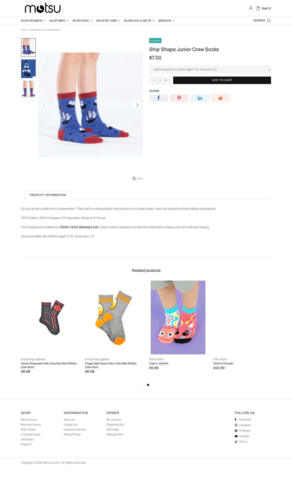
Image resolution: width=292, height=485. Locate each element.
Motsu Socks (42, 8)
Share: (154, 91)
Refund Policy (72, 434)
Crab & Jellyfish (158, 363)
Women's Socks (31, 424)
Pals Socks (156, 359)
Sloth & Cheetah (223, 363)
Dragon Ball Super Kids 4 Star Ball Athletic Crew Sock (111, 365)
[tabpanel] (178, 330)
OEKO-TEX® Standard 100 (79, 227)
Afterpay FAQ (114, 434)
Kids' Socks (28, 429)
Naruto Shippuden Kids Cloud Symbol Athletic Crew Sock (49, 365)
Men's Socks (29, 419)
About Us (69, 419)
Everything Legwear (33, 359)
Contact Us (71, 424)
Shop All (26, 444)
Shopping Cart (115, 424)
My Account (113, 419)
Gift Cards (27, 439)
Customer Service (75, 429)
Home (24, 30)
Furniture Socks (30, 434)
